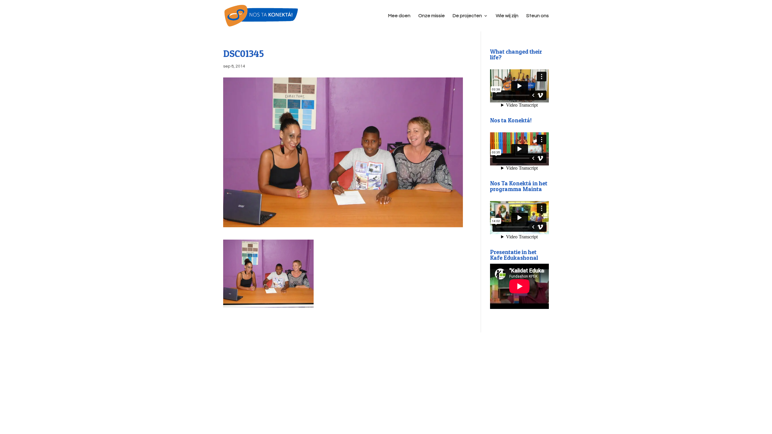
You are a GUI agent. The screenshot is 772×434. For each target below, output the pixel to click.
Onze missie (431, 16)
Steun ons (537, 16)
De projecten (467, 16)
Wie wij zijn (507, 16)
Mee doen (399, 16)
